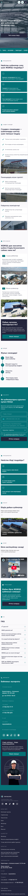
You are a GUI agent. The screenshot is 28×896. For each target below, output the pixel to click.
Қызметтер (4, 833)
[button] (14, 35)
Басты (2, 14)
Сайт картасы (4, 888)
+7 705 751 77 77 (7, 707)
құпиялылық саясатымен (12, 434)
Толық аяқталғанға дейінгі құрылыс (10, 842)
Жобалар (3, 823)
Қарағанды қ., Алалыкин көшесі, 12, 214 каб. (13, 863)
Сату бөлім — (8, 874)
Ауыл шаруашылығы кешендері (9, 856)
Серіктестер (4, 815)
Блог (2, 826)
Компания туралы (6, 812)
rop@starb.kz (6, 724)
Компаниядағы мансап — (12, 882)
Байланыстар (5, 860)
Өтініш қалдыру (14, 439)
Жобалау (3, 836)
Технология (4, 817)
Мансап (3, 829)
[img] (14, 527)
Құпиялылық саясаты (6, 890)
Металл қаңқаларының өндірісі (9, 839)
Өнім (2, 820)
